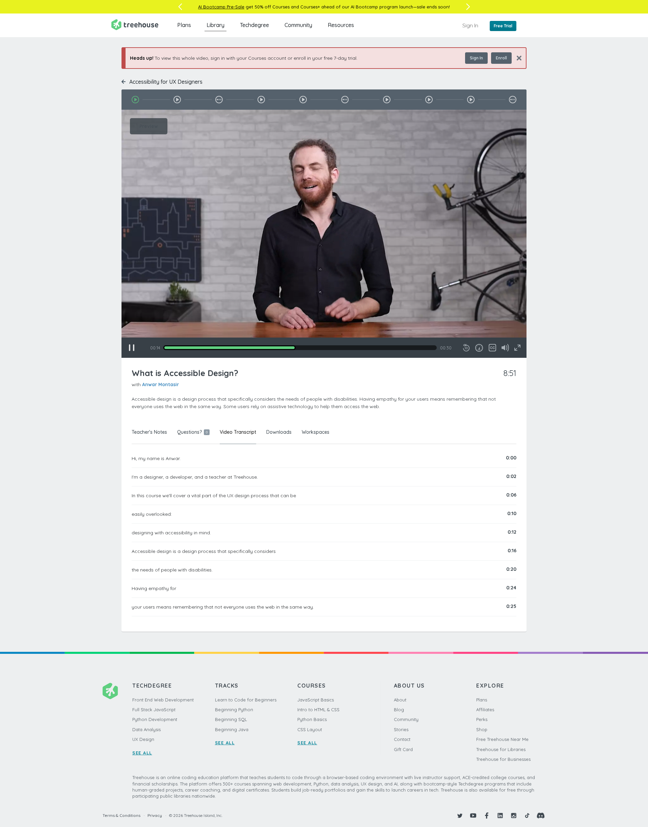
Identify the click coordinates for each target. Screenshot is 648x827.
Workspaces (315, 432)
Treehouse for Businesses (503, 759)
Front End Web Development (163, 699)
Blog (399, 709)
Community (298, 25)
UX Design (143, 739)
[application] (324, 234)
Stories (401, 729)
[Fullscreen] (517, 348)
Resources (341, 25)
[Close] (516, 57)
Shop (481, 729)
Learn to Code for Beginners (245, 699)
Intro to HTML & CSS (318, 709)
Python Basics (312, 719)
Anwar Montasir (160, 384)
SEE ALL (142, 752)
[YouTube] (473, 815)
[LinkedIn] (500, 815)
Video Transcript (238, 432)
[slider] (300, 347)
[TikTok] (527, 815)
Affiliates (485, 709)
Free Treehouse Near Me (502, 739)
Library (215, 25)
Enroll (501, 57)
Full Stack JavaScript (154, 709)
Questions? (192, 432)
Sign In (470, 25)
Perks (481, 719)
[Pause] (132, 348)
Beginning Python (234, 709)
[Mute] (505, 348)
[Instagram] (513, 815)
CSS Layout (309, 729)
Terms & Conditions (121, 815)
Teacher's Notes (149, 432)
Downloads (279, 432)
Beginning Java (231, 729)
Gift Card (403, 749)
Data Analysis (146, 729)
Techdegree (254, 25)
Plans (184, 25)
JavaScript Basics (315, 699)
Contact (402, 739)
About (400, 699)
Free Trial (503, 25)
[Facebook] (486, 815)
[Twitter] (459, 815)
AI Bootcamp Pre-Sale (221, 6)
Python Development (154, 719)
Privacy (154, 815)
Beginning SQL (231, 719)
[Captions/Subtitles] (492, 348)
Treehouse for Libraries (500, 749)
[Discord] (540, 815)
